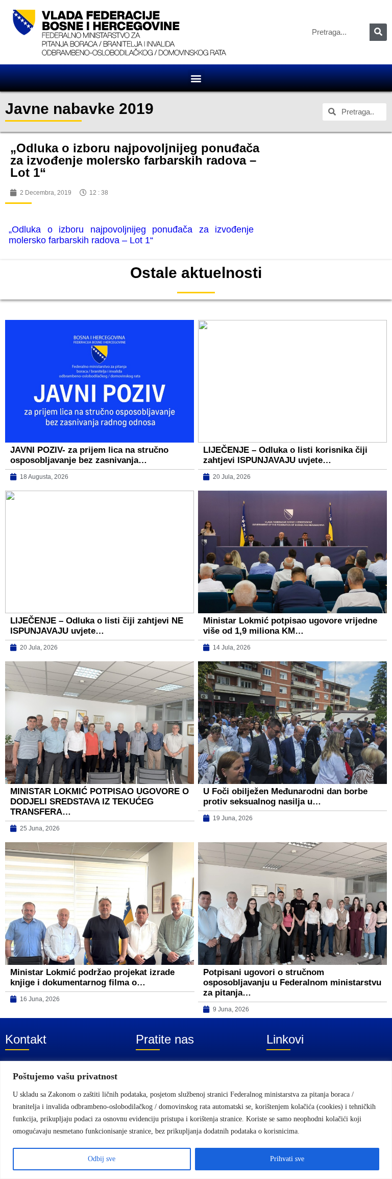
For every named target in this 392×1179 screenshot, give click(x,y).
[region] (196, 1120)
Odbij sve (101, 1159)
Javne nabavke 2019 (79, 108)
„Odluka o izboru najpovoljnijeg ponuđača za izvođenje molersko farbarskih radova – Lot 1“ (131, 234)
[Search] (378, 32)
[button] (196, 78)
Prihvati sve (287, 1159)
